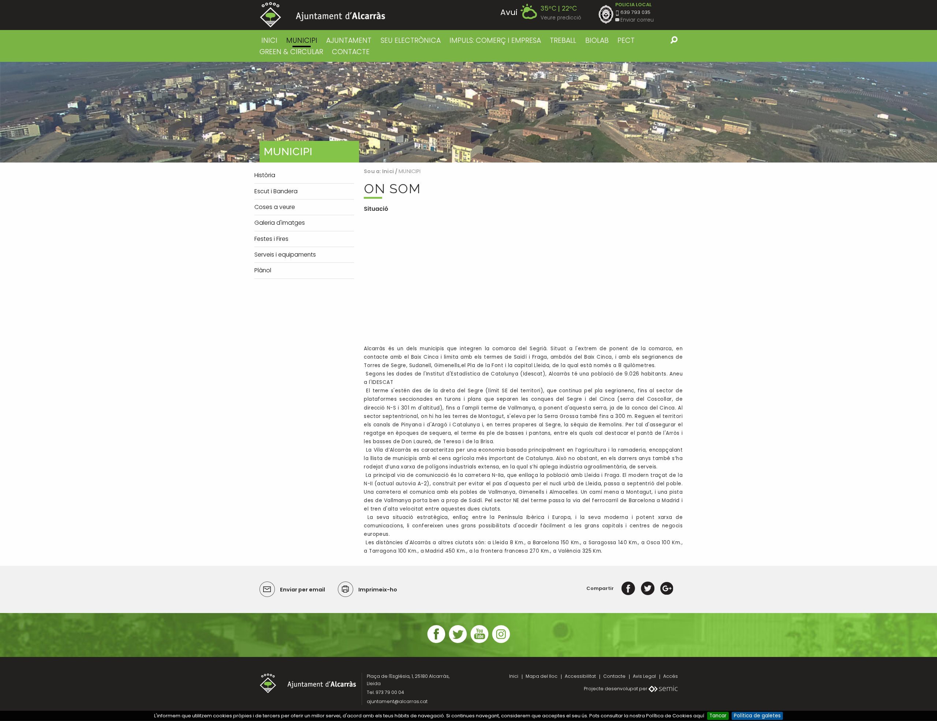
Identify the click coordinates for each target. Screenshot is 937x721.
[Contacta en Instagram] (501, 642)
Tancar (718, 715)
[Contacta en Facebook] (436, 642)
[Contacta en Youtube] (479, 642)
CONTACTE (351, 52)
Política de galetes (757, 715)
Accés (670, 676)
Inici (269, 40)
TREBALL (563, 40)
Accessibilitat (580, 676)
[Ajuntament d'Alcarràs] (323, 14)
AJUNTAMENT (349, 40)
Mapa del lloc (541, 676)
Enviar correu (637, 19)
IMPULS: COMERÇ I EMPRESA (495, 40)
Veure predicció (561, 17)
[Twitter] (647, 588)
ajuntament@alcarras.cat (397, 701)
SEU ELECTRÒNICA (411, 40)
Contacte (614, 676)
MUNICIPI (301, 40)
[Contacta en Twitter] (458, 642)
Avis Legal (644, 676)
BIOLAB (597, 40)
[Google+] (666, 588)
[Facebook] (628, 588)
